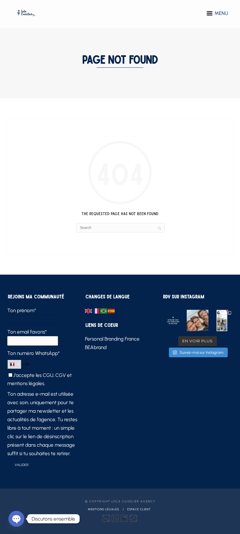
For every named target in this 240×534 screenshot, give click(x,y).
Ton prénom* (21, 310)
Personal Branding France (112, 339)
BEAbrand (96, 347)
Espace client (139, 509)
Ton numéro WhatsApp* (33, 353)
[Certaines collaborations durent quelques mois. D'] (222, 320)
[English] (88, 310)
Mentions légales (103, 509)
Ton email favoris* (27, 332)
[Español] (111, 310)
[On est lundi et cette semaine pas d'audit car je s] (173, 320)
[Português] (104, 310)
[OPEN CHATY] (16, 519)
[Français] (96, 310)
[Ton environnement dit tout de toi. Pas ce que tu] (197, 320)
